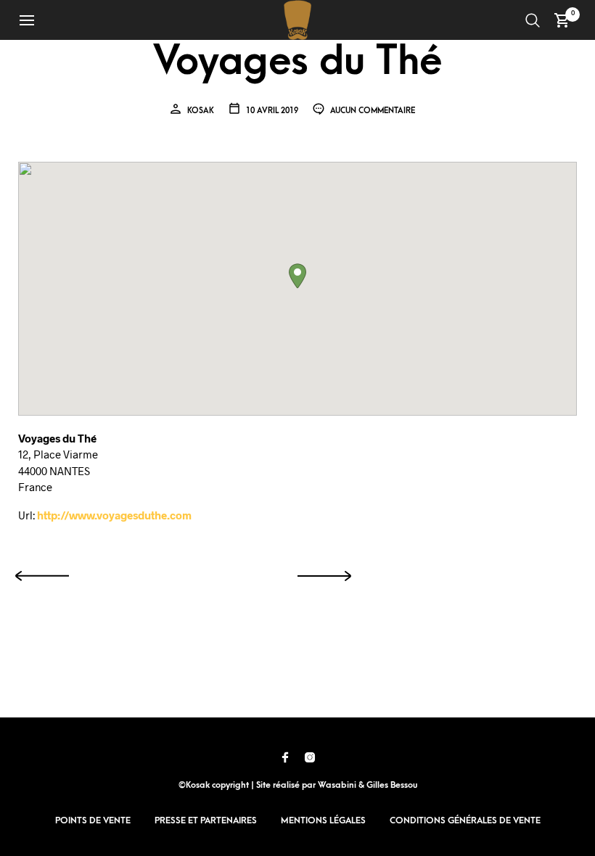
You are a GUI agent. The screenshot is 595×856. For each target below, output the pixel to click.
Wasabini (337, 785)
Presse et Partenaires (206, 820)
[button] (297, 276)
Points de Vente (93, 820)
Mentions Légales (323, 820)
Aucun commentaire (371, 110)
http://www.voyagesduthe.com (114, 515)
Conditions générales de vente (465, 820)
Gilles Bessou (391, 785)
